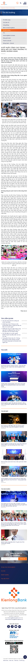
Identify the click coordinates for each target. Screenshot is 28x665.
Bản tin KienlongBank (9, 27)
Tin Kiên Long (6, 20)
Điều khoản (5, 660)
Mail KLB (16, 660)
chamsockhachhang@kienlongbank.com (14, 619)
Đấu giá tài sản (7, 38)
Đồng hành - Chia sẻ (8, 43)
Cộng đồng (6, 25)
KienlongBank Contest (9, 35)
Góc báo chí (6, 22)
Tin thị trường (6, 30)
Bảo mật (11, 660)
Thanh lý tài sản (7, 40)
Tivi (4, 33)
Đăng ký (22, 558)
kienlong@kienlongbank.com (14, 617)
